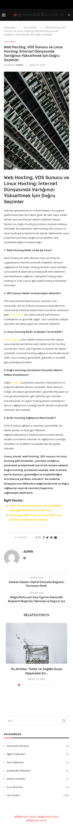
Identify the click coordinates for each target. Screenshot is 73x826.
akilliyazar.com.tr (36, 820)
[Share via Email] (55, 537)
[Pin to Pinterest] (51, 537)
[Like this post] (39, 537)
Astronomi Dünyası (38, 746)
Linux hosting (11, 339)
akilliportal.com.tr (48, 816)
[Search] (69, 15)
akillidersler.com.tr (25, 816)
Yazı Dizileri (30, 27)
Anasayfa (9, 27)
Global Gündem (38, 778)
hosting (16, 382)
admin (19, 65)
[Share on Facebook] (44, 537)
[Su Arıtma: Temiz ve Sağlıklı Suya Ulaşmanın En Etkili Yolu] (36, 643)
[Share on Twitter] (47, 537)
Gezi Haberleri (38, 762)
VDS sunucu (17, 314)
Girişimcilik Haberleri (38, 770)
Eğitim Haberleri (38, 754)
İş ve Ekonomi (38, 787)
